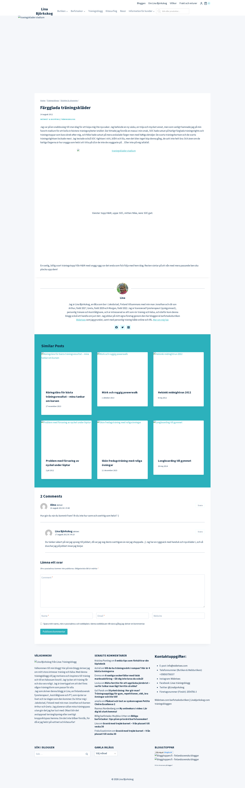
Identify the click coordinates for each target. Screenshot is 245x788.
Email (101, 615)
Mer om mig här (160, 319)
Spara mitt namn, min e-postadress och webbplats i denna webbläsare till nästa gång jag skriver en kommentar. (94, 623)
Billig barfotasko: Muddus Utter (111, 716)
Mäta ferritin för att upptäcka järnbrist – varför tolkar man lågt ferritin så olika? (122, 684)
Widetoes (81, 319)
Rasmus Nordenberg (105, 708)
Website (158, 615)
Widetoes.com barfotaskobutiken (172, 700)
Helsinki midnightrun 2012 (174, 392)
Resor (123, 11)
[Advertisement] (122, 239)
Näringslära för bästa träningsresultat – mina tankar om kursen (65, 397)
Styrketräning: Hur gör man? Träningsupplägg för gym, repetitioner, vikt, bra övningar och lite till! (121, 693)
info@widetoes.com (177, 665)
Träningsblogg (95, 11)
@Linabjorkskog (176, 687)
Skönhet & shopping (50, 119)
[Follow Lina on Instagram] (128, 327)
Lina (122, 298)
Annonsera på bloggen (165, 765)
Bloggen (141, 3)
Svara (200, 505)
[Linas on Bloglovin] (183, 752)
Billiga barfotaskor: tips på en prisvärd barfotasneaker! (121, 717)
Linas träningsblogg (180, 683)
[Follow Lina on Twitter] (122, 327)
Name (45, 615)
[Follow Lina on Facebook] (116, 327)
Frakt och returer (188, 3)
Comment (47, 577)
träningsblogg (41, 675)
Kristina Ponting (103, 660)
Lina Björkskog (63, 531)
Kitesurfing (111, 11)
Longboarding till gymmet (174, 460)
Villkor (173, 3)
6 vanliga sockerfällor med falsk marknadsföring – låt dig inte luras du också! (119, 677)
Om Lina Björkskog (157, 3)
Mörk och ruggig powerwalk (120, 392)
